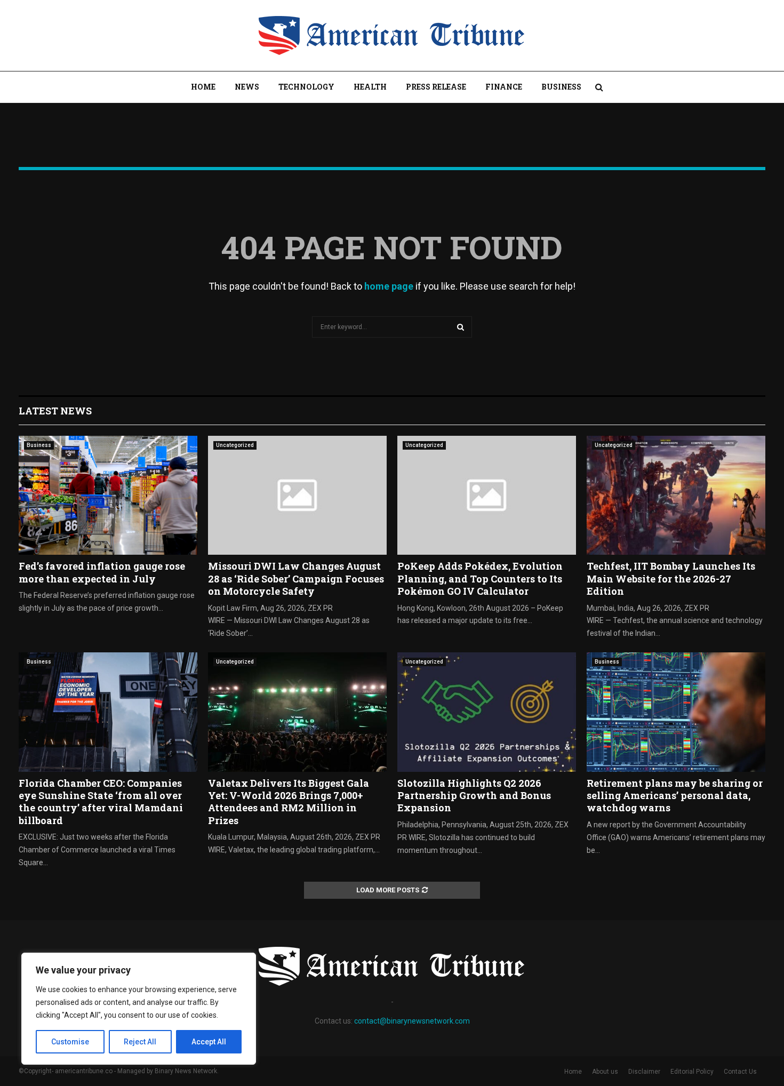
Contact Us (740, 1071)
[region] (138, 1009)
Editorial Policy (692, 1071)
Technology (306, 87)
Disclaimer (644, 1071)
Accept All (208, 1041)
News (247, 87)
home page (388, 286)
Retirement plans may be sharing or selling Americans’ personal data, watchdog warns (675, 795)
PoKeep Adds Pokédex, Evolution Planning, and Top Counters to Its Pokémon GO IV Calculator (480, 578)
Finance (503, 87)
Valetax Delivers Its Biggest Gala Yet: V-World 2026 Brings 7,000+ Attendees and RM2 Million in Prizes (288, 802)
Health (370, 87)
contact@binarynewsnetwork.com (412, 1021)
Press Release (436, 87)
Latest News (55, 410)
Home (203, 87)
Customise (70, 1041)
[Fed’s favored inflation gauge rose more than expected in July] (108, 495)
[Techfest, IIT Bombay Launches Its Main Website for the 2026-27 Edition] (676, 495)
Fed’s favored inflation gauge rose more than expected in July (102, 572)
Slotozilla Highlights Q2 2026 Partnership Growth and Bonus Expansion (474, 795)
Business (561, 87)
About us (605, 1071)
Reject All (140, 1041)
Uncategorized (235, 445)
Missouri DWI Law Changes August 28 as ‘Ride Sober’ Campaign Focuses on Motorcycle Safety (296, 578)
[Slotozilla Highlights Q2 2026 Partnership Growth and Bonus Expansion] (486, 711)
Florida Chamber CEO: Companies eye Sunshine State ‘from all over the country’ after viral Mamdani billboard (101, 802)
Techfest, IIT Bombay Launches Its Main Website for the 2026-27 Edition (671, 578)
